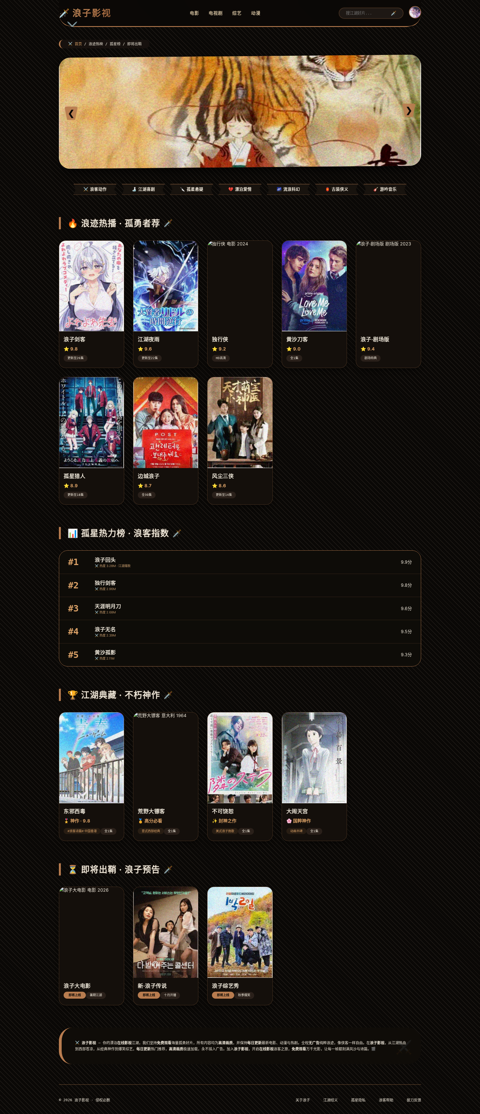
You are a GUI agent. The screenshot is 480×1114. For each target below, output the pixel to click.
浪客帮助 (386, 1100)
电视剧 (216, 13)
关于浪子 (303, 1100)
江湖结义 (330, 1100)
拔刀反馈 (414, 1100)
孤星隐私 (358, 1100)
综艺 (237, 13)
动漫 (256, 13)
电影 (194, 13)
